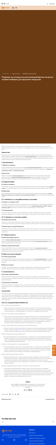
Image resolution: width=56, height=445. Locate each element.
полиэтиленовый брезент (30, 156)
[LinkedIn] (15, 394)
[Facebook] (10, 394)
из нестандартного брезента (41, 241)
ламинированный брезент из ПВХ (39, 205)
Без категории (5, 73)
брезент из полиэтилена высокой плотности (21, 177)
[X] (13, 394)
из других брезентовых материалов (33, 167)
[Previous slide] (3, 422)
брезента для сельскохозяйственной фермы (25, 194)
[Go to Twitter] (27, 390)
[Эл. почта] (18, 394)
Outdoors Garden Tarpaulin (36, 435)
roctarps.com (16, 329)
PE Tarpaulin (32, 432)
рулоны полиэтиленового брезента (13, 239)
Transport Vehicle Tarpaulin (36, 440)
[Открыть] (13, 7)
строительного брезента (18, 170)
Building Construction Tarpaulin (37, 438)
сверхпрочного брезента (40, 248)
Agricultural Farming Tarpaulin (37, 443)
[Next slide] (53, 422)
